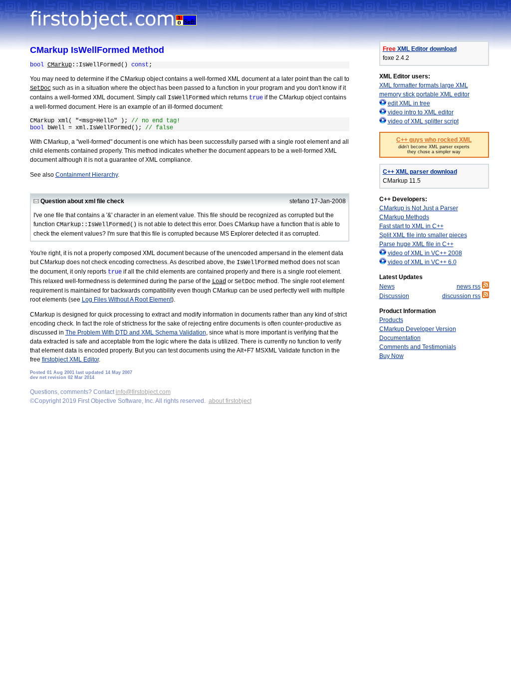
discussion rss (461, 296)
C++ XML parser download (420, 171)
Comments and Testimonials (417, 346)
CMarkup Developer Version (417, 329)
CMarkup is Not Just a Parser (418, 208)
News (387, 286)
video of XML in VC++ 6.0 (422, 262)
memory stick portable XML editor (424, 94)
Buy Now (391, 355)
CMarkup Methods (404, 217)
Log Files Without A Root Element (127, 299)
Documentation (400, 338)
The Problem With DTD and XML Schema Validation (135, 332)
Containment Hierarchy (86, 174)
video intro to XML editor (421, 112)
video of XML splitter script (423, 121)
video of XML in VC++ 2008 (425, 253)
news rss (469, 286)
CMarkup (59, 64)
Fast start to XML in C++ (411, 226)
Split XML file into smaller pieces (423, 235)
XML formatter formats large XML (423, 85)
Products (391, 320)
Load (219, 281)
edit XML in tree (409, 103)
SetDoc (40, 88)
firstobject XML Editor (70, 359)
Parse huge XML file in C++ (416, 244)
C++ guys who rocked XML (434, 139)
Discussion (394, 296)
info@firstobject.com (143, 391)
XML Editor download (420, 48)
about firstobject (230, 400)
